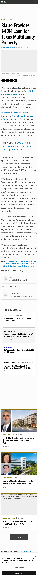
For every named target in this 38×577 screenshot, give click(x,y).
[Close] (35, 556)
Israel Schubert (23, 261)
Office (5, 315)
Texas (10, 19)
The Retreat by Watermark (10, 264)
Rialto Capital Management (26, 266)
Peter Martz (32, 261)
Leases (10, 315)
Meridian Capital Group (9, 266)
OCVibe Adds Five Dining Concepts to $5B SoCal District (19, 351)
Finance (3, 19)
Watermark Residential (27, 264)
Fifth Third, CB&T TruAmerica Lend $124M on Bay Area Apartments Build (17, 146)
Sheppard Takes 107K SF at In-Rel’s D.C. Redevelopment (18, 319)
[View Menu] (1, 2)
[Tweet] (7, 80)
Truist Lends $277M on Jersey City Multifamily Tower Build (18, 523)
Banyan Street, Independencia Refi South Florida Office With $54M (18, 482)
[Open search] (35, 2)
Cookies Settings (19, 567)
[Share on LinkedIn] (11, 80)
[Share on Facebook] (3, 80)
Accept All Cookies (19, 573)
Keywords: (5, 261)
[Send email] (15, 80)
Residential (7, 363)
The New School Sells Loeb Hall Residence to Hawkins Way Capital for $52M (18, 368)
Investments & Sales (18, 363)
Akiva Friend (13, 261)
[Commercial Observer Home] (13, 2)
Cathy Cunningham (9, 48)
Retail (5, 347)
